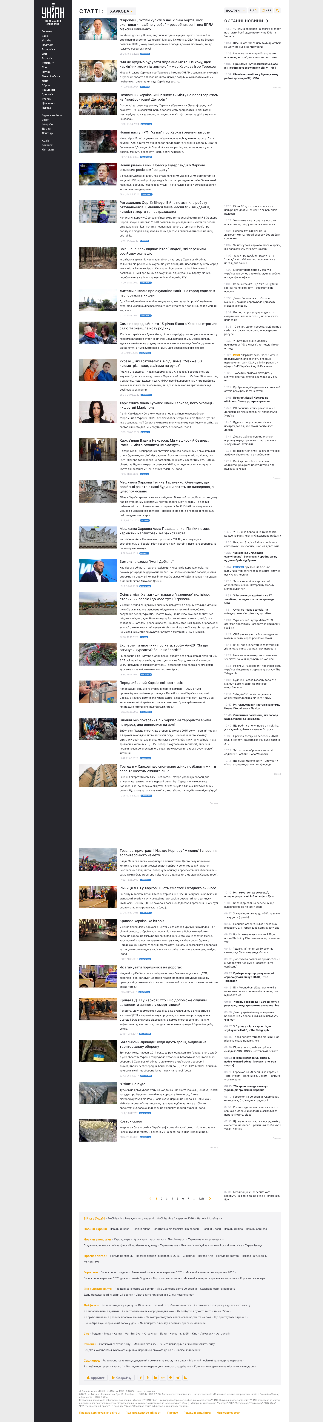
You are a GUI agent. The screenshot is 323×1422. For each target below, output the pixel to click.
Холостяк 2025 (179, 1333)
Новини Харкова (256, 1228)
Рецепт (96, 1333)
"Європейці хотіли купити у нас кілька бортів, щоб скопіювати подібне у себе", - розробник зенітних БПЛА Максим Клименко (166, 24)
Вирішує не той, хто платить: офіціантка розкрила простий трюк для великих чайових (249, 465)
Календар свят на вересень (218, 1288)
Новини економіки (97, 1239)
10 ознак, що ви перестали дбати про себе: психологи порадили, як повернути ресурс (252, 330)
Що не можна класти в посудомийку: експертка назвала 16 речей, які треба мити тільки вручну (252, 1125)
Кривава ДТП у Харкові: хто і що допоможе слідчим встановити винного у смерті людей (163, 1002)
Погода (46, 107)
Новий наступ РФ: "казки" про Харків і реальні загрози (165, 132)
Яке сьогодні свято (98, 1289)
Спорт (46, 67)
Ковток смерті (131, 1121)
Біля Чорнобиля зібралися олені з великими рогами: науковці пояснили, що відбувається (251, 991)
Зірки (163, 1333)
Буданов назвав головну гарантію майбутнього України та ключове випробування (250, 683)
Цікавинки (48, 103)
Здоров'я (47, 94)
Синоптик (189, 1255)
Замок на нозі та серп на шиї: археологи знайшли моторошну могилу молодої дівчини (249, 585)
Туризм (46, 98)
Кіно (194, 1333)
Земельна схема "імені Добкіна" (147, 561)
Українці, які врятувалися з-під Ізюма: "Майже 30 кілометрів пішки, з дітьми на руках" (161, 363)
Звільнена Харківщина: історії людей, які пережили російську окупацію (163, 251)
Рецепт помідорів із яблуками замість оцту (187, 1344)
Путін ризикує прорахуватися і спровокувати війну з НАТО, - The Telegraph (249, 977)
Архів (45, 140)
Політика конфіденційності (143, 1412)
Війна (45, 35)
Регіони (47, 62)
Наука (46, 71)
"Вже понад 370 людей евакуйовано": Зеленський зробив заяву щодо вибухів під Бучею (250, 556)
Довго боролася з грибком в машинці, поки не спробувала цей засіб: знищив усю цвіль (250, 302)
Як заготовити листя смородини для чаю (148, 1311)
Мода (107, 1333)
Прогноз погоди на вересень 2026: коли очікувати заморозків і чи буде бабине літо (252, 739)
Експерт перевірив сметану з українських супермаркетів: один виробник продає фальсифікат (252, 273)
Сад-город (92, 1360)
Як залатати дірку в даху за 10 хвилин (126, 1305)
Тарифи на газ (169, 1245)
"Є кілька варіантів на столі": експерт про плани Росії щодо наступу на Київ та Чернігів (252, 32)
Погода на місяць (121, 1255)
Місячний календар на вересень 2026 (210, 1272)
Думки (46, 128)
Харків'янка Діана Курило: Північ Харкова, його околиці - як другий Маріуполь (167, 405)
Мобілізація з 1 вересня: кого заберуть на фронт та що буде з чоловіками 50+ (252, 1195)
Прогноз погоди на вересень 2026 (158, 1255)
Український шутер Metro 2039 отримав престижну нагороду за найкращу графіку (252, 623)
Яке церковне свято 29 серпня (177, 1288)
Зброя (46, 85)
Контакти (48, 149)
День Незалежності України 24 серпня (108, 1294)
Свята (118, 1333)
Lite (86, 1333)
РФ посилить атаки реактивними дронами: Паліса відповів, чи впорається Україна (250, 411)
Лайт (45, 80)
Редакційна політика (197, 1412)
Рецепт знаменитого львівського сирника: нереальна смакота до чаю (128, 1350)
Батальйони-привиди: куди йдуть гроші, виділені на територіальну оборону (163, 1044)
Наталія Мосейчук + (209, 1218)
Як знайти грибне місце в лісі (172, 1305)
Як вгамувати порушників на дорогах (151, 967)
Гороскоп (91, 1272)
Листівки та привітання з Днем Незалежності (165, 1294)
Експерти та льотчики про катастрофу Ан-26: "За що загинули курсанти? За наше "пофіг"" (164, 647)
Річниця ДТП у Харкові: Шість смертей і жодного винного (168, 888)
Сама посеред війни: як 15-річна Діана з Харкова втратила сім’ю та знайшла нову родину (169, 326)
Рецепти (90, 1344)
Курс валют (157, 1239)
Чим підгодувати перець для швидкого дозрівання (158, 1366)
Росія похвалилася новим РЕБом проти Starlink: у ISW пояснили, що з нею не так (252, 938)
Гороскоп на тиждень (114, 1272)
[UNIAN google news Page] (163, 1378)
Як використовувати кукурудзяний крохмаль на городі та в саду (144, 1360)
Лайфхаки (91, 1305)
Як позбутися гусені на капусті (103, 1366)
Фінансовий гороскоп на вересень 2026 (157, 1272)
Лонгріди (47, 133)
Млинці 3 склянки (145, 1344)
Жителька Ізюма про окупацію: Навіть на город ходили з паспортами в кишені (167, 293)
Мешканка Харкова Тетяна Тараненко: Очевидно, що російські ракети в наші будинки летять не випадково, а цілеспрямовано (167, 486)
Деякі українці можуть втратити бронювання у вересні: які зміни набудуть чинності (251, 1016)
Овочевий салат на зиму (114, 1344)
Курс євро (140, 1239)
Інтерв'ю (47, 124)
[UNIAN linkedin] (156, 1378)
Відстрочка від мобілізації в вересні (176, 1228)
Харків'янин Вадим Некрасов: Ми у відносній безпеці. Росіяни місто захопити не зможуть (164, 442)
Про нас (172, 1412)
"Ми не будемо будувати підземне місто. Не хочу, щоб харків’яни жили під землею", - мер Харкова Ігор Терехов (168, 64)
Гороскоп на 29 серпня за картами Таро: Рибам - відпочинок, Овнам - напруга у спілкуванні (252, 1075)
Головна (47, 31)
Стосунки (150, 1333)
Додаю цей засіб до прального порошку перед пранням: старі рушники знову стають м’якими (250, 440)
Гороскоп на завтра (252, 1278)
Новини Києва (141, 1228)
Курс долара (122, 1239)
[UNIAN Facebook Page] (141, 1378)
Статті (46, 119)
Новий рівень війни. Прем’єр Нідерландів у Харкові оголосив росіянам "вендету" (162, 167)
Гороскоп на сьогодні (166, 1278)
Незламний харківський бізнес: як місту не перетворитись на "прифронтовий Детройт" (169, 97)
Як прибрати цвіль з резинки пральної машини (113, 1317)
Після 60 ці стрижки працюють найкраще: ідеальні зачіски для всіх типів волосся (250, 210)
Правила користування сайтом (99, 1412)
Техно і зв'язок (51, 76)
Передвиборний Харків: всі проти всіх (151, 683)
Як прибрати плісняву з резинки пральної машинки (172, 1323)
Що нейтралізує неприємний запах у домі (110, 1323)
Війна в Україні (94, 1218)
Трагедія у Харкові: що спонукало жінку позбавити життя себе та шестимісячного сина (168, 768)
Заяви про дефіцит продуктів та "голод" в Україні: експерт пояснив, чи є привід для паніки (249, 259)
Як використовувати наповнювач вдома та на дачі (178, 1317)
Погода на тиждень (254, 1255)
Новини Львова (119, 1228)
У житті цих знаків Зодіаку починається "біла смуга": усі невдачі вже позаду (251, 344)
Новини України (95, 1229)
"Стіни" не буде (132, 1084)
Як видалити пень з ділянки (101, 1311)
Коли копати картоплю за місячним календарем (225, 1366)
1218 (202, 1198)
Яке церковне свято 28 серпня (134, 1288)
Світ (44, 53)
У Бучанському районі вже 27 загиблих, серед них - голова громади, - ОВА (250, 599)
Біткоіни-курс (176, 1239)
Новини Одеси (211, 1228)
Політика (47, 44)
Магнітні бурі (92, 1261)
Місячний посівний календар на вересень (215, 1360)
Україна (47, 40)
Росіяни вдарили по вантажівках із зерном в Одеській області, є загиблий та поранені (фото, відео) (251, 1110)
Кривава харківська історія (142, 921)
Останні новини (243, 21)
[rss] (185, 1378)
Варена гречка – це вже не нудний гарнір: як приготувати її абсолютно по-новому (251, 287)
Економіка (48, 49)
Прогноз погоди (95, 1256)
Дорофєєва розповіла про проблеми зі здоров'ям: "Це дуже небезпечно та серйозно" (252, 962)
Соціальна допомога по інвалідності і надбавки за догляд (120, 1245)
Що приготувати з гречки (230, 1317)
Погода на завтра (227, 1255)
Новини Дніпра (233, 1228)
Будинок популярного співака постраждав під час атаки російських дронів (248, 426)
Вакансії (47, 145)
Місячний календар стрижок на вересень (210, 1278)
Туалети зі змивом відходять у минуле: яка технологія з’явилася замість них (250, 376)
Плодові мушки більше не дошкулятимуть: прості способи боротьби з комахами (252, 234)
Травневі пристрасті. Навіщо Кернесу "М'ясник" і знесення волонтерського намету (169, 853)
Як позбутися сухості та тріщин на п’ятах (203, 1311)
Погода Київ (205, 1255)
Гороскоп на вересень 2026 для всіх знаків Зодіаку (117, 1278)
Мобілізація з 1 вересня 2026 (175, 1218)
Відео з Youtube (52, 115)
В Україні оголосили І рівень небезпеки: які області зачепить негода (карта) (250, 1061)
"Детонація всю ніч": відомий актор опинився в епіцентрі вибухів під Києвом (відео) (252, 570)
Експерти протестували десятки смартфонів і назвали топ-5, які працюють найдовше (251, 316)
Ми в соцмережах (228, 1412)
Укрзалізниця (253, 1245)
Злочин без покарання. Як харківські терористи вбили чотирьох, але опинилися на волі (165, 722)
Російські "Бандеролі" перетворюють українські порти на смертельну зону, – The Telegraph (252, 669)
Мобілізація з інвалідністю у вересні (131, 1218)
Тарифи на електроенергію (205, 1239)
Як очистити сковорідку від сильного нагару (222, 1305)
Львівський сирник (188, 1350)
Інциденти (48, 89)
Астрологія (223, 1333)
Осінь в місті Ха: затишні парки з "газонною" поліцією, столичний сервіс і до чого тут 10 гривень (165, 596)
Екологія (47, 58)
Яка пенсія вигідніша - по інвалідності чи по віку (211, 1245)
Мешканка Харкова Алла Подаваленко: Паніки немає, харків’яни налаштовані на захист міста (165, 531)
